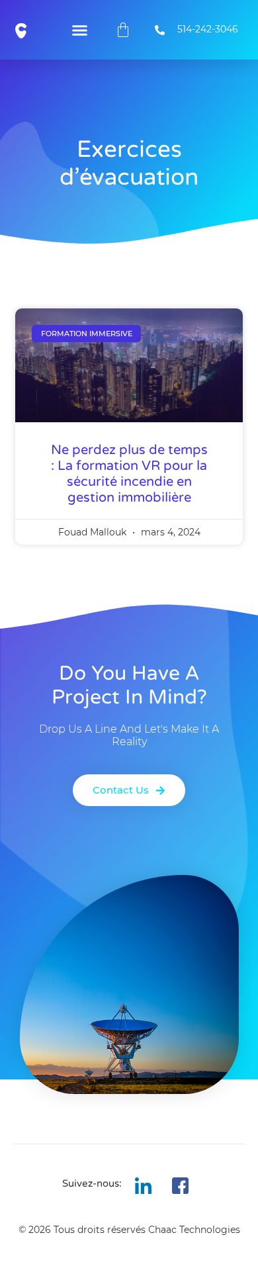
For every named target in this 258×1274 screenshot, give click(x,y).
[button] (79, 29)
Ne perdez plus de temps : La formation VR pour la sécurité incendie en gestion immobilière (129, 474)
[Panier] (123, 30)
